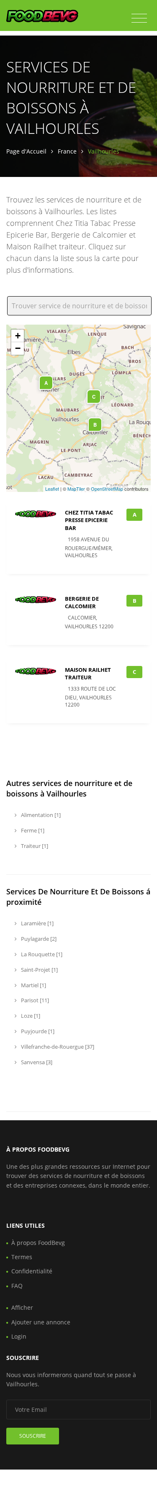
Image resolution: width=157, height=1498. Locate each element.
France (67, 151)
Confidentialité (31, 1271)
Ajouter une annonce (40, 1322)
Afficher (22, 1307)
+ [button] (18, 335)
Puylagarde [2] (38, 938)
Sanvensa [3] (36, 1062)
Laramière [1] (37, 923)
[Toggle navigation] (139, 18)
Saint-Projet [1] (39, 969)
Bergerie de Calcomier (82, 602)
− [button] (18, 348)
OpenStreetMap (107, 488)
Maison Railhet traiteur (88, 673)
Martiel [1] (33, 985)
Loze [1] (30, 1015)
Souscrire (32, 1435)
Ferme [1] (32, 830)
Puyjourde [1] (37, 1031)
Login (18, 1336)
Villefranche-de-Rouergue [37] (57, 1046)
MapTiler (76, 488)
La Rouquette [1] (41, 954)
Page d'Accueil (26, 151)
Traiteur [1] (34, 846)
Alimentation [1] (40, 815)
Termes (21, 1257)
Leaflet (52, 488)
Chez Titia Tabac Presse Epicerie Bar (89, 520)
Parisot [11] (34, 1000)
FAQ (17, 1286)
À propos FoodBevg (38, 1243)
